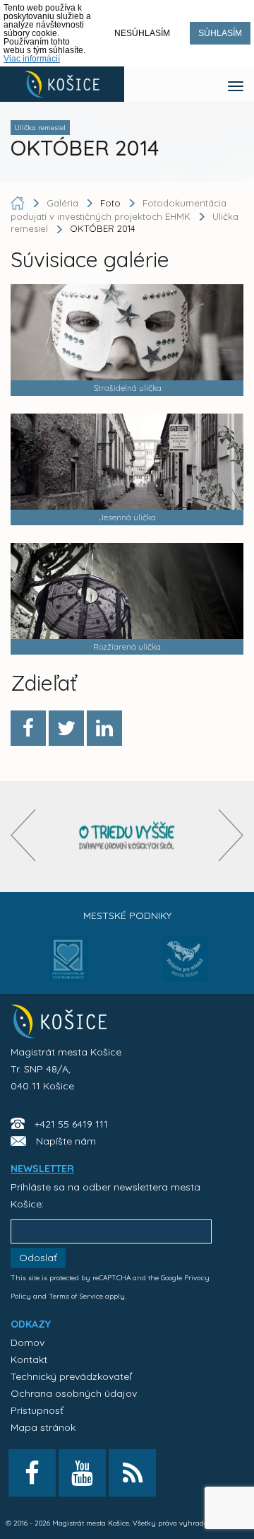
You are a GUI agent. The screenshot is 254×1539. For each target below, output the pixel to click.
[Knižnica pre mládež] (185, 967)
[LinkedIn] (104, 728)
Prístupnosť (37, 1410)
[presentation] (23, 835)
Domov (27, 1342)
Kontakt (29, 1359)
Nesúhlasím (142, 33)
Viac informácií (32, 59)
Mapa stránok (43, 1427)
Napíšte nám (66, 1141)
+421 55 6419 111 (71, 1124)
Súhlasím (220, 33)
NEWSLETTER (42, 1168)
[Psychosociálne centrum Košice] (68, 967)
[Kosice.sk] (62, 84)
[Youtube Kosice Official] (82, 1473)
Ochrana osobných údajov (74, 1393)
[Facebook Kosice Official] (32, 1473)
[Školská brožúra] (127, 836)
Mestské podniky (127, 915)
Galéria (64, 203)
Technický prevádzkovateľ (71, 1376)
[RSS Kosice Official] (132, 1473)
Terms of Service (76, 1296)
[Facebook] (28, 728)
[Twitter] (66, 728)
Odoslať (38, 1257)
